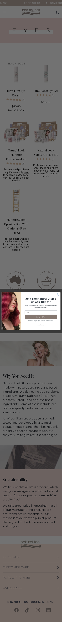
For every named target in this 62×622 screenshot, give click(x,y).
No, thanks (40, 325)
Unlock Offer (40, 317)
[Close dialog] (58, 294)
